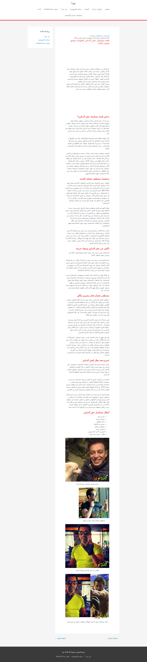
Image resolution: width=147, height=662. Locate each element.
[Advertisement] (87, 57)
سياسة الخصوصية (75, 9)
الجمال (87, 9)
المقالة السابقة (113, 638)
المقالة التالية (60, 638)
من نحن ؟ (64, 9)
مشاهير (107, 9)
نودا (73, 3)
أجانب (39, 9)
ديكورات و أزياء (97, 9)
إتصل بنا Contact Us (51, 9)
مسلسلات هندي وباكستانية (73, 15)
